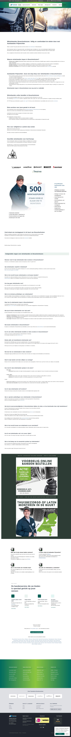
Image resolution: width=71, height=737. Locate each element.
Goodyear (54, 75)
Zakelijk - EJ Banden (54, 670)
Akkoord (59, 733)
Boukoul (56, 639)
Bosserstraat (19, 639)
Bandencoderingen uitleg (27, 672)
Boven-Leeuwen (24, 641)
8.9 (58, 719)
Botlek (37, 639)
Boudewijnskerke (51, 639)
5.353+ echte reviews (58, 722)
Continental (51, 75)
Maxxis (24, 708)
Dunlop (10, 705)
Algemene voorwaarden (55, 674)
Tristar (37, 78)
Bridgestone (60, 75)
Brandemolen (49, 642)
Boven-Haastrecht (50, 640)
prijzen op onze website (12, 305)
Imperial (29, 78)
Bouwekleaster (16, 640)
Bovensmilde (37, 641)
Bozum (17, 642)
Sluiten (67, 733)
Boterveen (30, 639)
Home (10, 0)
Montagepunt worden (54, 672)
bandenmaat (15, 98)
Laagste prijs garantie (26, 4)
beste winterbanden (31, 46)
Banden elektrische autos (40, 708)
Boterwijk (34, 639)
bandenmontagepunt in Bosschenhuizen (32, 109)
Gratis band (34, 4)
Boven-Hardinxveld (57, 640)
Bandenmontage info (40, 674)
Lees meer (13, 608)
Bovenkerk (19, 641)
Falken (24, 705)
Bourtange (59, 639)
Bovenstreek (56, 641)
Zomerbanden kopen (12, 670)
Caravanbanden (11, 676)
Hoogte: (45, 19)
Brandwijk (56, 642)
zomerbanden (50, 66)
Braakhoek (20, 642)
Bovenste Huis (46, 641)
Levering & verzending (40, 676)
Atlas (31, 78)
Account (49, 0)
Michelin (47, 75)
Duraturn (25, 78)
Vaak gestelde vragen (18, 0)
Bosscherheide (14, 639)
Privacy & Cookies (54, 676)
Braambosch (29, 642)
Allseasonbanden (7, 278)
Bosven (23, 639)
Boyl (15, 642)
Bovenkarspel (14, 641)
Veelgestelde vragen (40, 670)
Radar (34, 78)
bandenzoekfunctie (40, 326)
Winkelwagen (56, 0)
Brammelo (42, 642)
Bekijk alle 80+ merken (56, 709)
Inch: (51, 19)
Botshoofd (40, 639)
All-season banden (12, 674)
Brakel (39, 642)
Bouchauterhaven (45, 639)
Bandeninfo (55, 4)
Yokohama (10, 708)
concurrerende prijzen (30, 79)
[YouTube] (43, 727)
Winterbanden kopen (12, 672)
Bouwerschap (21, 640)
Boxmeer (59, 641)
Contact (13, 0)
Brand (46, 642)
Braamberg (25, 642)
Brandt (53, 642)
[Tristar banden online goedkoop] (36, 171)
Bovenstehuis (51, 641)
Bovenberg (36, 640)
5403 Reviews (40, 0)
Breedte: (39, 19)
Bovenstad (41, 641)
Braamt (33, 642)
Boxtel (13, 642)
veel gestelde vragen (34, 628)
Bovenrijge (28, 641)
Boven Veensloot (31, 640)
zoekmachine (22, 400)
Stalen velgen (40, 4)
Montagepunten (47, 4)
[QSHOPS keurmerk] (19, 5)
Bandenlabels (25, 674)
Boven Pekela (26, 640)
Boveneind (40, 640)
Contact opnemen (40, 672)
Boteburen (26, 639)
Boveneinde (45, 640)
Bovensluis (32, 641)
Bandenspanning (25, 676)
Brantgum (60, 642)
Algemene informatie (62, 4)
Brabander (36, 642)
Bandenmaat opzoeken (27, 670)
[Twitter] (40, 727)
